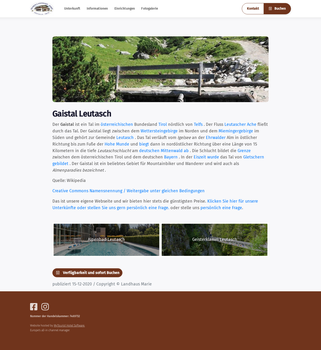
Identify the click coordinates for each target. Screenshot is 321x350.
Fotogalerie (149, 9)
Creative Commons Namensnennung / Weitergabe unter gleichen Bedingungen (128, 190)
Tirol (162, 124)
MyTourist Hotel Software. (69, 325)
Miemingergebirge (236, 131)
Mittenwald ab (175, 150)
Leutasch (125, 137)
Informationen (97, 9)
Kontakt (253, 9)
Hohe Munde (117, 144)
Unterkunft (72, 9)
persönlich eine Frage (221, 207)
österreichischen (117, 124)
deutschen (149, 150)
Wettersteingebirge (159, 131)
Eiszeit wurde (206, 157)
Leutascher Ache (240, 124)
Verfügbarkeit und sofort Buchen (90, 272)
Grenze (244, 150)
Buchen (280, 9)
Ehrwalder (216, 137)
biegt (144, 144)
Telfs (198, 124)
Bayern (171, 157)
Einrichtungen (124, 9)
